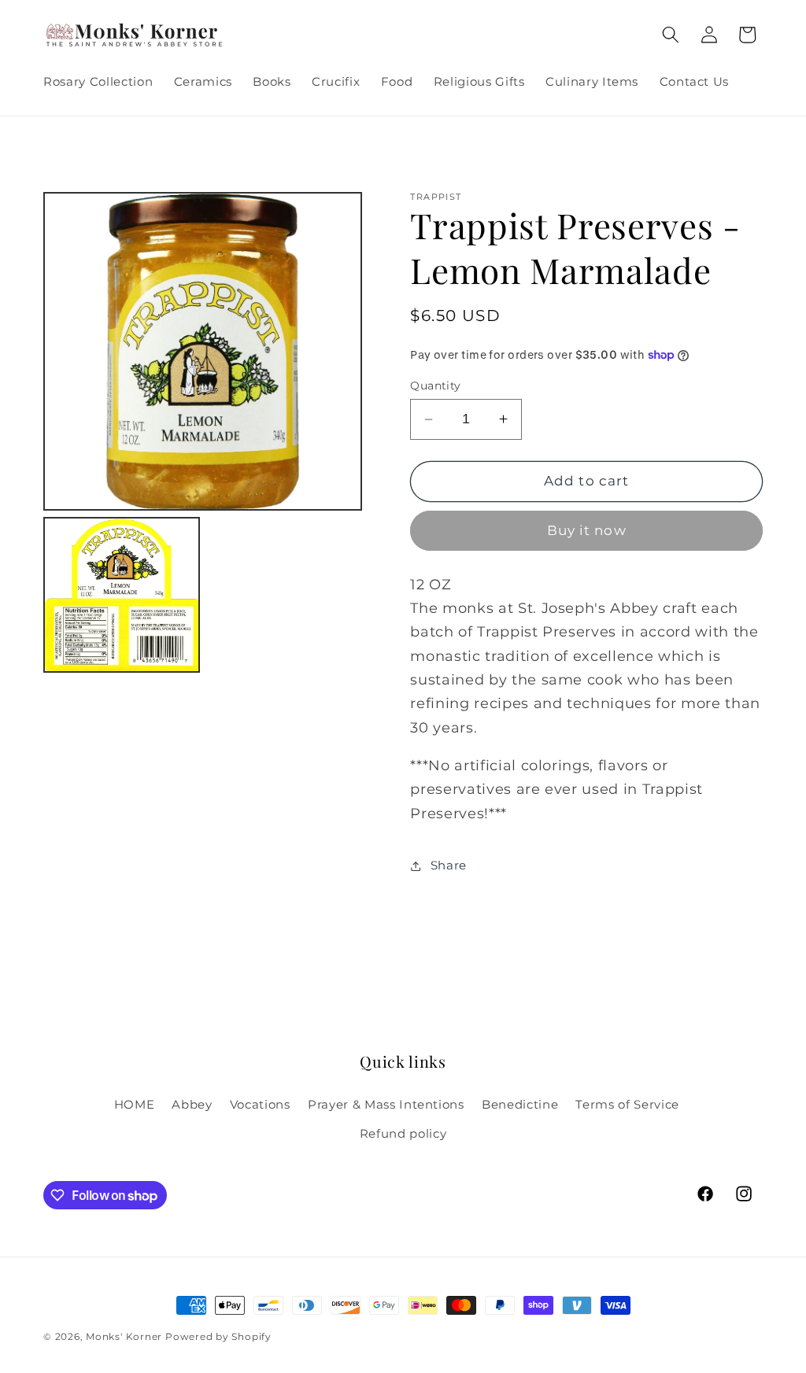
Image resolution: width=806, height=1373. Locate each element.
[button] (671, 35)
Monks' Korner (124, 1336)
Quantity (435, 385)
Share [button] (449, 865)
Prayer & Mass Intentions (386, 1104)
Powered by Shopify (218, 1336)
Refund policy (403, 1133)
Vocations (260, 1104)
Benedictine (520, 1104)
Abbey (192, 1104)
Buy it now (587, 530)
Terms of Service (627, 1104)
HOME (134, 1104)
